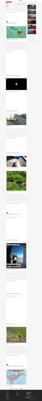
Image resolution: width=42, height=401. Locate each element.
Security (32, 399)
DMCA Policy (35, 399)
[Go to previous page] (11, 388)
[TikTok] (24, 4)
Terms (29, 399)
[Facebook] (23, 4)
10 (16, 388)
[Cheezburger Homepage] (21, 0)
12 (19, 388)
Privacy (31, 399)
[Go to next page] (21, 388)
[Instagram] (22, 4)
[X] (26, 4)
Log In (35, 0)
